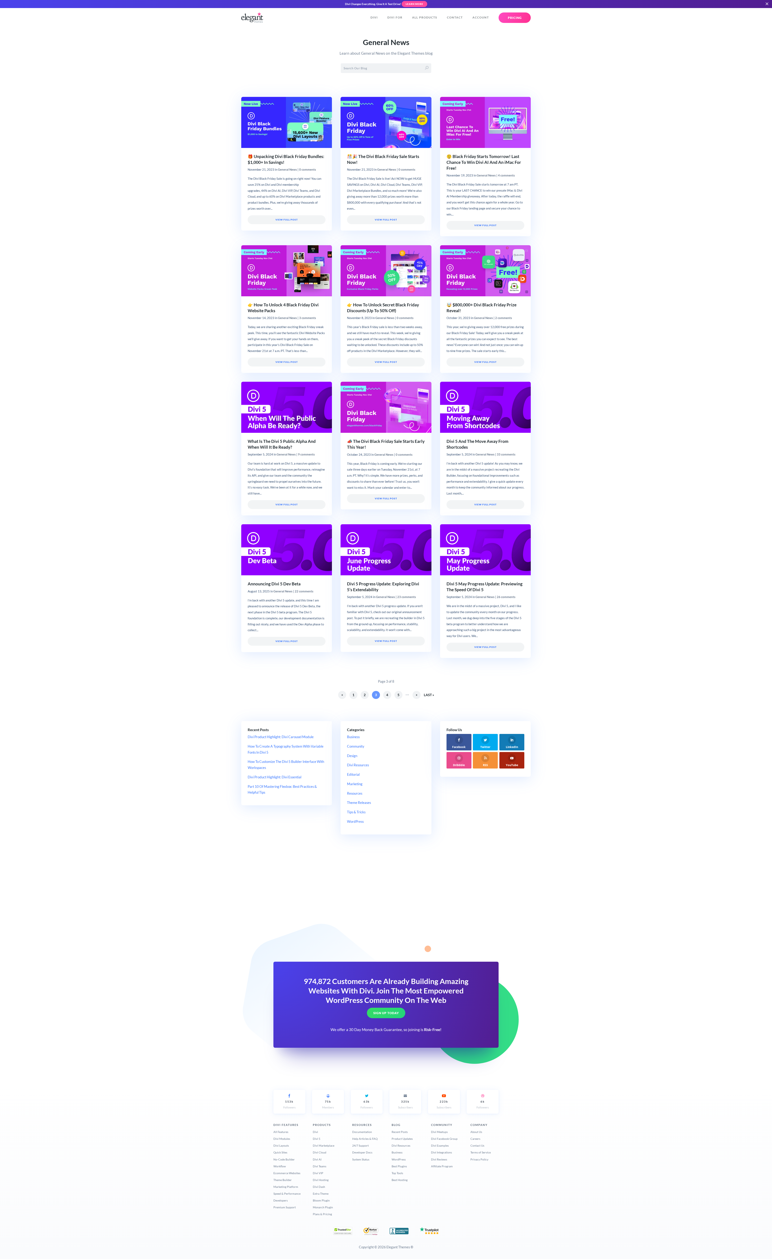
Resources (354, 793)
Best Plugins (399, 1166)
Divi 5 (316, 1138)
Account (480, 17)
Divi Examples (440, 1145)
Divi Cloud (319, 1152)
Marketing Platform (285, 1186)
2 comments (503, 318)
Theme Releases (359, 802)
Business (353, 737)
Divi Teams (319, 1166)
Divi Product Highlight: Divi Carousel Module (281, 737)
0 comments (307, 169)
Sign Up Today (386, 1013)
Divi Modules (281, 1138)
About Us (476, 1132)
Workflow (279, 1166)
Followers (289, 1104)
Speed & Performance (287, 1193)
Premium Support (284, 1207)
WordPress (355, 821)
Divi (374, 17)
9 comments (306, 454)
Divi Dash (319, 1186)
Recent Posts (400, 1132)
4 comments (506, 175)
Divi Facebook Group (444, 1138)
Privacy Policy (479, 1159)
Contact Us (477, 1145)
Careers (475, 1138)
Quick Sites (280, 1152)
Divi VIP (318, 1173)
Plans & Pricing (322, 1214)
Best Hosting (400, 1180)
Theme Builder (282, 1180)
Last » (429, 695)
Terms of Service (480, 1152)
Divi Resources (358, 765)
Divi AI (317, 1159)
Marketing (354, 784)
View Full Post (286, 219)
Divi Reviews (439, 1159)
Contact (455, 17)
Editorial (353, 774)
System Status (360, 1159)
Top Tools (397, 1173)
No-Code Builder (284, 1159)
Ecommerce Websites (286, 1173)
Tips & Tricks (356, 812)
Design (352, 756)
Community (355, 746)
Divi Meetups (439, 1132)
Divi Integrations (441, 1152)
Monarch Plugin (323, 1207)
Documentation (362, 1132)
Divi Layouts (281, 1145)
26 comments (506, 597)
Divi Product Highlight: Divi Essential (274, 777)
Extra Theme (321, 1193)
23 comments (406, 597)
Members (328, 1104)
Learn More (414, 3)
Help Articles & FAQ (365, 1138)
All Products (424, 17)
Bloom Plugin (321, 1200)
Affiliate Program (442, 1166)
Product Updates (402, 1138)
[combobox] (386, 68)
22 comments (304, 591)
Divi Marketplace (323, 1145)
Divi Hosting (321, 1180)
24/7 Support (360, 1145)
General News (287, 169)
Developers (280, 1200)
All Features (280, 1132)
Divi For (394, 17)
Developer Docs (362, 1152)
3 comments (307, 318)
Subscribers (405, 1104)
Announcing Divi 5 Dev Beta (274, 583)
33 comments (506, 454)
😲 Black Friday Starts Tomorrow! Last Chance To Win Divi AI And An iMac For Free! (484, 162)
